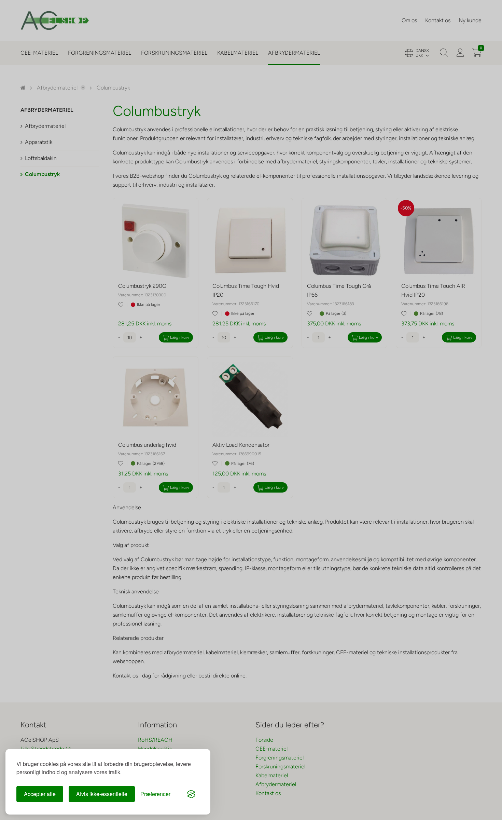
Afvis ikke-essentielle (101, 794)
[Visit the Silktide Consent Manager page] (191, 794)
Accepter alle (40, 794)
